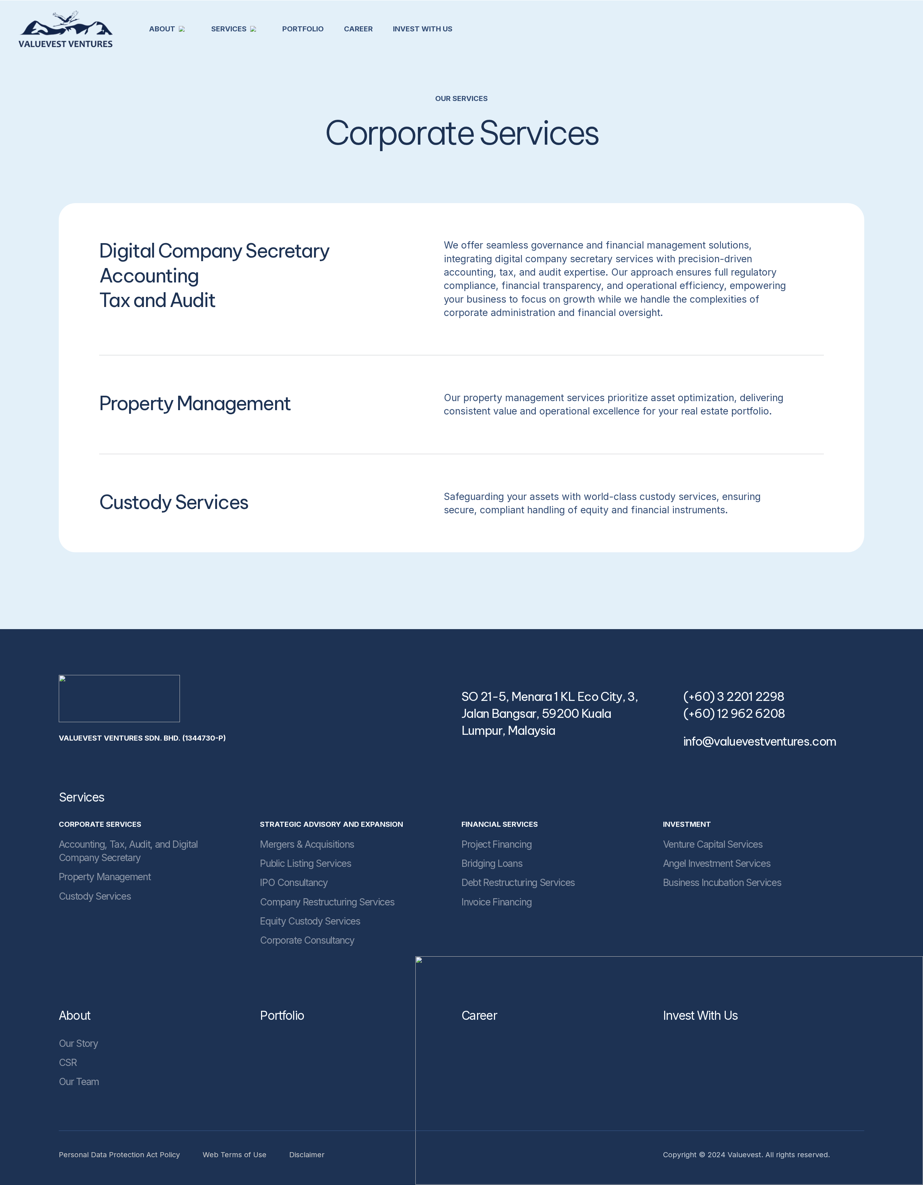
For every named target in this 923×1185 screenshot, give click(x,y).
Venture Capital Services (713, 844)
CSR (68, 1062)
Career (479, 1015)
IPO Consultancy (293, 882)
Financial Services (500, 824)
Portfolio (282, 1015)
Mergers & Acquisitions (307, 844)
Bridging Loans (492, 863)
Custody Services (95, 896)
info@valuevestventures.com (759, 741)
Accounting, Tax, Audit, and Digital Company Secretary (128, 850)
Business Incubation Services (722, 882)
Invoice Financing (496, 902)
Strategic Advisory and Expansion (331, 824)
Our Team (79, 1081)
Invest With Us (700, 1015)
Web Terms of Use (234, 1154)
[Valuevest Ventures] (65, 28)
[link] (119, 698)
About (74, 1015)
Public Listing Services (305, 863)
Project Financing (496, 844)
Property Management (105, 876)
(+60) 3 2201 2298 (733, 696)
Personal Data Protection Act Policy (119, 1154)
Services (82, 797)
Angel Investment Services (716, 863)
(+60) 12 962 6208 (734, 713)
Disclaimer (306, 1154)
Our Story (78, 1043)
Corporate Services (100, 824)
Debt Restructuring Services (518, 882)
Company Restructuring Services (327, 902)
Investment (687, 824)
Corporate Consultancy (307, 940)
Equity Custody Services (310, 921)
